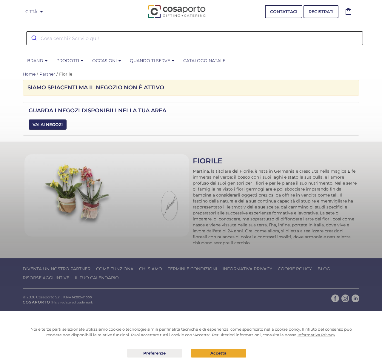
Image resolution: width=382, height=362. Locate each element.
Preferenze (154, 353)
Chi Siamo (150, 269)
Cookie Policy (295, 269)
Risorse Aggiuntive (46, 277)
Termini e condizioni (192, 269)
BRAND (35, 60)
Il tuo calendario (97, 277)
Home (29, 74)
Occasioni (105, 60)
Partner (47, 74)
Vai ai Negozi (48, 124)
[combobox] (194, 38)
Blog (324, 269)
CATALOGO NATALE (204, 60)
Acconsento (218, 353)
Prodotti (68, 60)
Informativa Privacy (247, 269)
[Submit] (34, 38)
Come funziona (114, 269)
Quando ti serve (150, 60)
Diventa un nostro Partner (56, 269)
